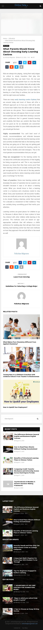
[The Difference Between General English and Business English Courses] (8, 436)
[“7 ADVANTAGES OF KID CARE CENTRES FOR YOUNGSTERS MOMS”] (8, 587)
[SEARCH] (37, 419)
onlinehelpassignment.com (30, 623)
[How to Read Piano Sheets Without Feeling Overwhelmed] (8, 449)
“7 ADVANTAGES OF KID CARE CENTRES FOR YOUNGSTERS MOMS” (24, 587)
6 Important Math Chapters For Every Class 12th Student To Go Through (25, 560)
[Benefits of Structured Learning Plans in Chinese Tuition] (8, 460)
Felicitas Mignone (10, 57)
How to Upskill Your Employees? (15, 407)
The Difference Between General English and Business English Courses (26, 436)
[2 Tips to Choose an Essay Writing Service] (8, 611)
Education (6, 45)
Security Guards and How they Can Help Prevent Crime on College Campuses (27, 547)
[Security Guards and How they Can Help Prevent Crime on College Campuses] (8, 547)
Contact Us (17, 628)
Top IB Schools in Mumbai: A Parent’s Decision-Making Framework (24, 483)
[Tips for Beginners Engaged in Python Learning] (8, 573)
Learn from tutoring (22, 277)
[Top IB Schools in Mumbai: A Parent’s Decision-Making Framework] (8, 484)
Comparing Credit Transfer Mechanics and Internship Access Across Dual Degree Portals (26, 471)
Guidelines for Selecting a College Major (21, 286)
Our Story (25, 628)
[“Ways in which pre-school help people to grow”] (8, 600)
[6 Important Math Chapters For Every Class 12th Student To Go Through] (8, 560)
